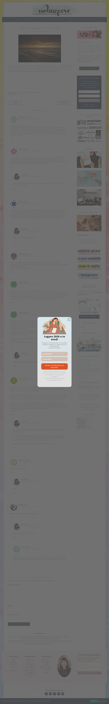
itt (61, 380)
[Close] (69, 319)
